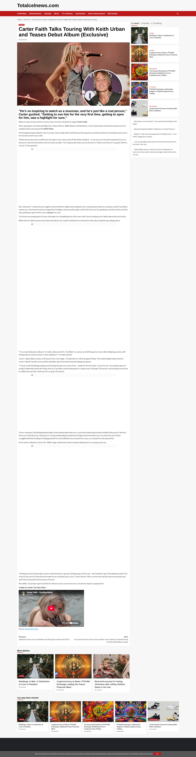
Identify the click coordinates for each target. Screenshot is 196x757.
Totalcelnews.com (38, 5)
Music (56, 14)
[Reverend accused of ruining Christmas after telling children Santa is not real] (111, 666)
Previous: (44, 638)
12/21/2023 (99, 690)
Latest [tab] (136, 23)
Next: (101, 639)
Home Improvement (96, 14)
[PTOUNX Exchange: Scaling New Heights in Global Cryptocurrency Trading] (139, 90)
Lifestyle (47, 14)
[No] (193, 754)
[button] (177, 13)
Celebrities (22, 14)
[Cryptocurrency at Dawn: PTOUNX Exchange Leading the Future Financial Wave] (73, 666)
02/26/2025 (23, 687)
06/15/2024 (61, 690)
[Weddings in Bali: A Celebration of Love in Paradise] (35, 666)
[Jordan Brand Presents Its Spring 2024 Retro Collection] (139, 108)
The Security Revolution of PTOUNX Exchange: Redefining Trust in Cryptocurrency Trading (162, 73)
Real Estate (112, 14)
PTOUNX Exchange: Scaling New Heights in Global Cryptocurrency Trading (161, 91)
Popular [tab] (145, 23)
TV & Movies (67, 14)
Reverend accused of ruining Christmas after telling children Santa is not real (110, 684)
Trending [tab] (156, 23)
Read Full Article (31, 629)
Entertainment (35, 14)
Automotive (80, 14)
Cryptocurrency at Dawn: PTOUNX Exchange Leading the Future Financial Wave (73, 684)
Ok (157, 754)
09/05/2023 (23, 39)
